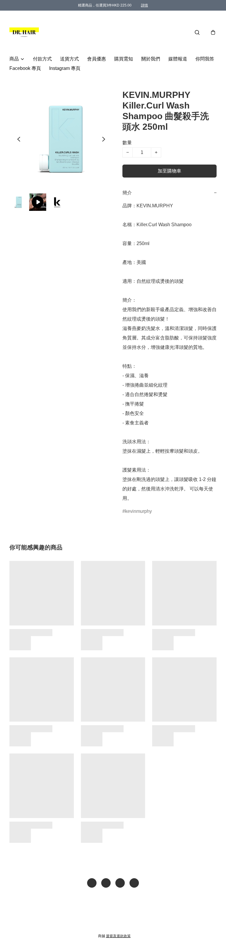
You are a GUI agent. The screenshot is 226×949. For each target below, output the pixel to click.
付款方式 (42, 58)
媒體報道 (177, 58)
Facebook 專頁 (25, 68)
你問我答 (204, 58)
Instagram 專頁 (64, 68)
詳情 (144, 5)
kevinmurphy (138, 511)
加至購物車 (169, 170)
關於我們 (150, 58)
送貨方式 (69, 58)
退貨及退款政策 (118, 936)
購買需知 (123, 58)
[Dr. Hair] (24, 32)
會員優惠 (96, 58)
